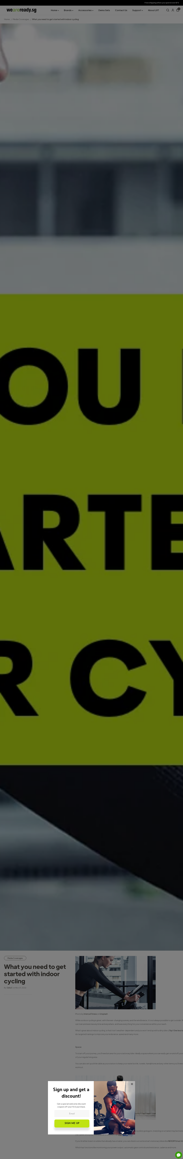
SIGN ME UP (72, 1123)
